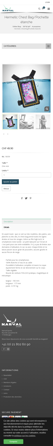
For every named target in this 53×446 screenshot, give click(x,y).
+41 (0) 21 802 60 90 (16, 344)
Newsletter (7, 375)
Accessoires (36, 26)
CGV (5, 379)
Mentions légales (9, 382)
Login (47, 2)
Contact (6, 390)
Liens (5, 393)
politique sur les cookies (24, 436)
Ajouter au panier (10, 182)
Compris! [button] (13, 442)
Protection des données (12, 397)
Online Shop (17, 26)
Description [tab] (8, 221)
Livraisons (7, 386)
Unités (5, 170)
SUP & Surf (26, 26)
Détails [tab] (6, 227)
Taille (5, 163)
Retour (6, 188)
